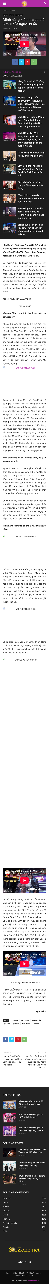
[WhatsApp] (34, 62)
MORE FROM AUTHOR (12, 76)
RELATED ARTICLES (12, 72)
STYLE (24, 1276)
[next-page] (45, 72)
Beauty (17, 1276)
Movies (6, 88)
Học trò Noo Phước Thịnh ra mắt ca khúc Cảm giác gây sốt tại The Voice (12, 1060)
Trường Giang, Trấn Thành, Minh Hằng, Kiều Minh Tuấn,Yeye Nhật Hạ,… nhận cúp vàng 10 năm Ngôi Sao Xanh (31, 104)
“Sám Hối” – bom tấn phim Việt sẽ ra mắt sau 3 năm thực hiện (31, 198)
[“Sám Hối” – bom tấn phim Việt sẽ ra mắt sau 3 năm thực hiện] (9, 198)
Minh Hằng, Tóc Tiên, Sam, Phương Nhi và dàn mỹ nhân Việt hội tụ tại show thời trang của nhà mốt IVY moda (30, 139)
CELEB (15, 1273)
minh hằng (25, 1020)
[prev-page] (40, 72)
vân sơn (36, 1024)
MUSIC (21, 1273)
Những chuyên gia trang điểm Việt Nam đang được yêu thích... (32, 1178)
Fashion (6, 140)
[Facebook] (15, 62)
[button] (4, 3)
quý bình (16, 1024)
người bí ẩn (36, 1020)
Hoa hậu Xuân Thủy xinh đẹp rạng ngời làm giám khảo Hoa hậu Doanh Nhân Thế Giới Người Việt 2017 (35, 1062)
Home (5, 10)
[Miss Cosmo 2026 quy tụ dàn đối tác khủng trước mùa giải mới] (9, 1104)
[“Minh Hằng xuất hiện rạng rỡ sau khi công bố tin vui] (9, 156)
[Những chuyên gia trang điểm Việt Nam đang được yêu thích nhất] (9, 1179)
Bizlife (12, 10)
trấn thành (26, 1024)
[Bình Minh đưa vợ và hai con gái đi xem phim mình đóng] (9, 185)
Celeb (11, 15)
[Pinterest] (27, 62)
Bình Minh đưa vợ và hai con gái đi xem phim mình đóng (31, 185)
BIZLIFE (31, 1276)
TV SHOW (19, 15)
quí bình (7, 1024)
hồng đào (14, 1020)
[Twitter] (21, 62)
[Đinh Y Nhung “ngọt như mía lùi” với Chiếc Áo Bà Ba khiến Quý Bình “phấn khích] (9, 169)
